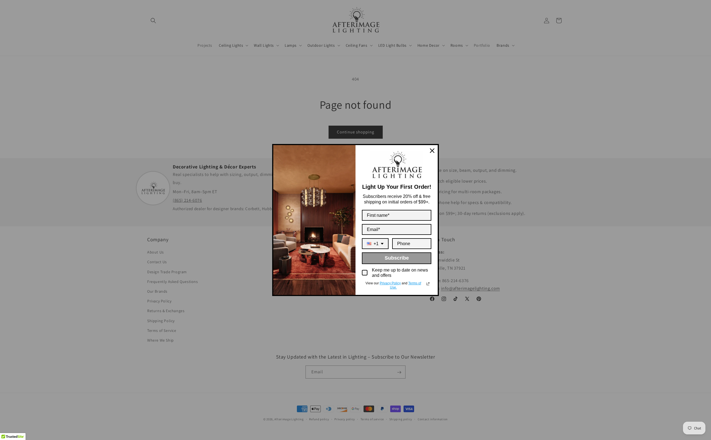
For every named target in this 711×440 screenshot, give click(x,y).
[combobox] (375, 243)
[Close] (432, 150)
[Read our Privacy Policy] (428, 283)
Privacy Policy (390, 283)
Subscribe (397, 258)
